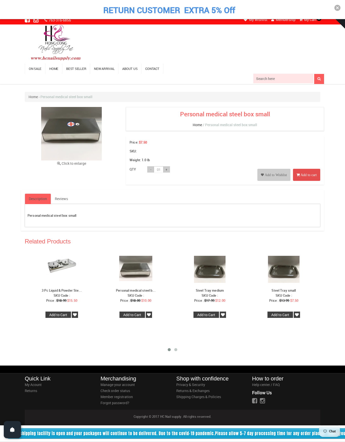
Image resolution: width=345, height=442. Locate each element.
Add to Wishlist (275, 175)
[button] (337, 8)
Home (33, 96)
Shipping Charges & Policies (198, 396)
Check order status (115, 390)
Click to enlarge (74, 163)
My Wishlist (257, 19)
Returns (31, 390)
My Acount (33, 384)
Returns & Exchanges (193, 390)
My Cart (309, 19)
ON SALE (35, 68)
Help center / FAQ (266, 384)
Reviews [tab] (61, 198)
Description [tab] (38, 198)
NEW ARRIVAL (104, 68)
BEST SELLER (76, 68)
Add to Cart (58, 314)
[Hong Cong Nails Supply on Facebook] (28, 20)
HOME (53, 68)
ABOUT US (129, 68)
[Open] (12, 429)
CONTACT (152, 68)
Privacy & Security (190, 384)
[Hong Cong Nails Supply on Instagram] (36, 20)
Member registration (117, 396)
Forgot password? (115, 402)
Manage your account (118, 384)
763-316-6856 (59, 20)
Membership (285, 19)
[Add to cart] (306, 169)
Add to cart (308, 175)
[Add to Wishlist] (273, 169)
